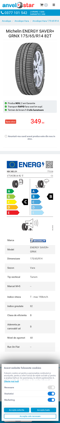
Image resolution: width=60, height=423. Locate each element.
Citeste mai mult (11, 381)
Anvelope (6, 21)
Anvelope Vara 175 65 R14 (45, 21)
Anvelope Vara (22, 21)
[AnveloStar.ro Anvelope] (18, 4)
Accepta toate (43, 410)
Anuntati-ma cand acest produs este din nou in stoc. (31, 137)
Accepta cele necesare (30, 416)
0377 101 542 (15, 13)
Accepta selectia (16, 410)
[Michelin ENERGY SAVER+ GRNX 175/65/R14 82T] (30, 69)
